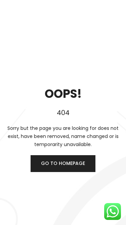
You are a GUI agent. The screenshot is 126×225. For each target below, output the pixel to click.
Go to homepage (63, 163)
